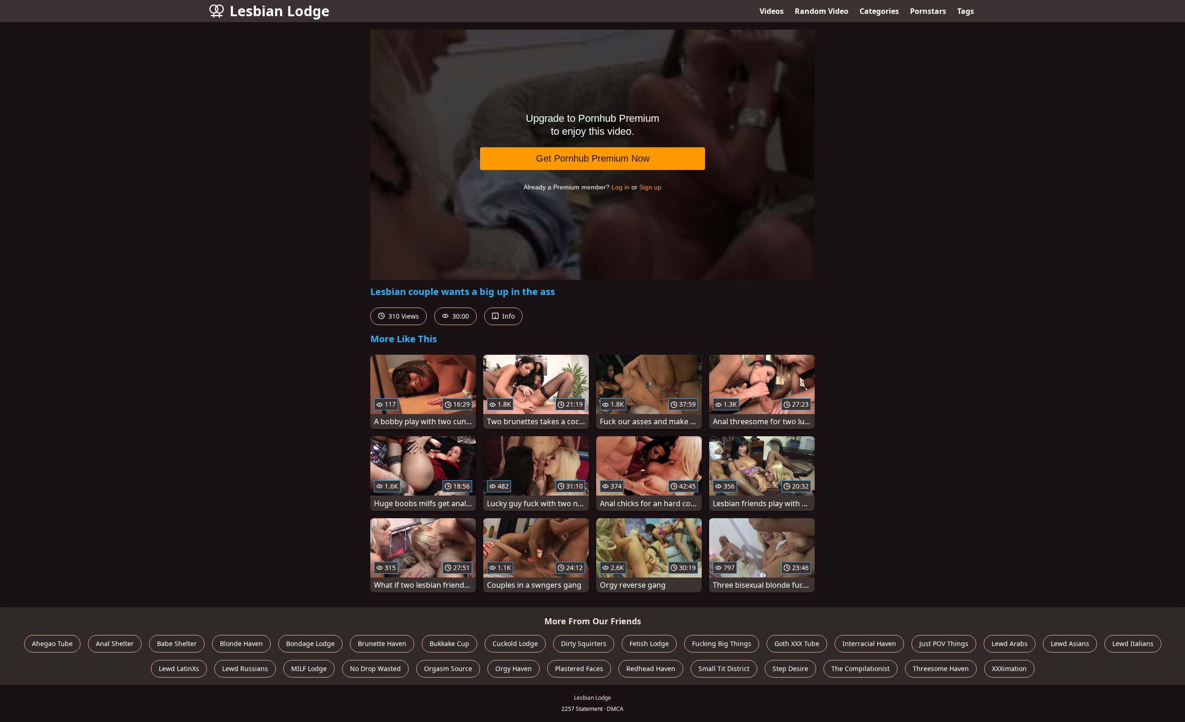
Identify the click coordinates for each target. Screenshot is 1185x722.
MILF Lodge (309, 668)
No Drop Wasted (375, 668)
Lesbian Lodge (280, 10)
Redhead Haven (650, 668)
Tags (965, 11)
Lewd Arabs (1010, 643)
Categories (879, 11)
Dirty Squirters (583, 643)
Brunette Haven (382, 643)
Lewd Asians (1070, 643)
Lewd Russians (245, 668)
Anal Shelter (115, 643)
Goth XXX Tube (796, 643)
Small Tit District (724, 668)
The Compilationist (860, 668)
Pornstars (928, 11)
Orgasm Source (448, 668)
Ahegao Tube (52, 643)
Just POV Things (943, 643)
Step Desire (790, 668)
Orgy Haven (513, 668)
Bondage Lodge (310, 643)
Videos (772, 11)
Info (507, 316)
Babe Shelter (177, 643)
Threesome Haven (941, 668)
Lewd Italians (1133, 643)
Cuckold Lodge (515, 643)
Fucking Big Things (721, 643)
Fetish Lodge (649, 643)
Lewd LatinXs (179, 668)
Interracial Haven (869, 643)
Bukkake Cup (449, 643)
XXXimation (1009, 668)
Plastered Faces (579, 668)
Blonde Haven (241, 643)
